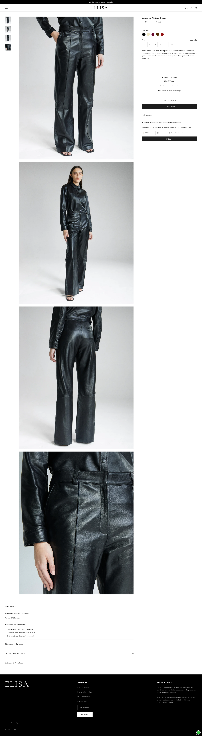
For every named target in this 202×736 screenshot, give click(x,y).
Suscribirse (85, 714)
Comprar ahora (169, 107)
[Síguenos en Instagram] (12, 723)
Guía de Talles (193, 40)
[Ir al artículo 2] (8, 29)
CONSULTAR (169, 139)
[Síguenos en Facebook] (6, 723)
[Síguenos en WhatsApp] (17, 723)
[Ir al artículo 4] (8, 47)
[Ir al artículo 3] (8, 38)
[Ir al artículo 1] (8, 20)
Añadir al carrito (169, 100)
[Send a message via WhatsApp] (198, 732)
